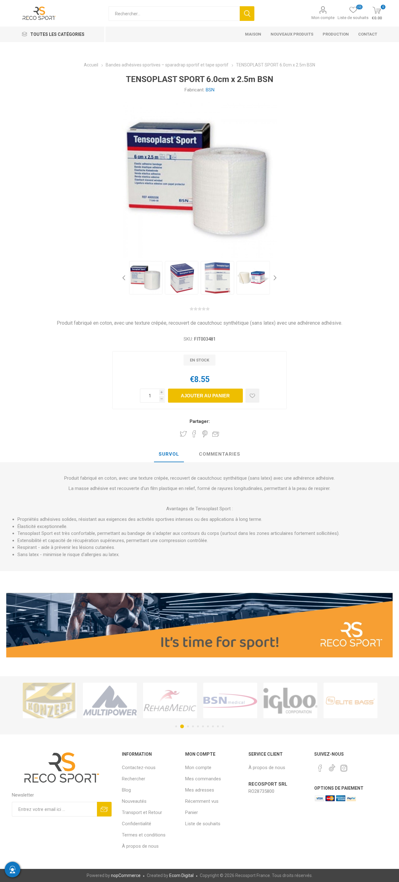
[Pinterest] (320, 768)
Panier (191, 812)
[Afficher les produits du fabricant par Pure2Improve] (357, 700)
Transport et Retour (142, 812)
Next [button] (274, 277)
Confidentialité (136, 823)
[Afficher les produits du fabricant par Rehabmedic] (116, 700)
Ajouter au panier (205, 395)
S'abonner (104, 809)
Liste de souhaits (202, 823)
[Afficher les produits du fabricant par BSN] (177, 700)
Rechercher (247, 13)
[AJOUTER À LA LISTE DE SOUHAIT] (252, 396)
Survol (169, 454)
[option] (146, 277)
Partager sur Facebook (194, 433)
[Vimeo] (332, 766)
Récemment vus (202, 801)
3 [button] (187, 726)
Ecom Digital (181, 875)
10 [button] (223, 726)
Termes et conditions (144, 835)
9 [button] (218, 726)
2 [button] (181, 726)
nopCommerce (126, 875)
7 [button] (208, 726)
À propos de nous (140, 846)
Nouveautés (134, 801)
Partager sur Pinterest (205, 433)
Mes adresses (199, 790)
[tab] (169, 454)
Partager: (200, 421)
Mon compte (322, 17)
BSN (210, 90)
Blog (126, 790)
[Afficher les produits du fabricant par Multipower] (56, 700)
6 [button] (203, 726)
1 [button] (176, 726)
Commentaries (219, 454)
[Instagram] (344, 768)
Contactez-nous (139, 767)
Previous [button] (125, 277)
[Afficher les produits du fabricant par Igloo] (237, 700)
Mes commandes (203, 779)
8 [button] (213, 726)
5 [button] (198, 726)
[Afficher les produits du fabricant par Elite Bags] (297, 700)
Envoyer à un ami (215, 433)
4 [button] (193, 726)
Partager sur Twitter (183, 433)
